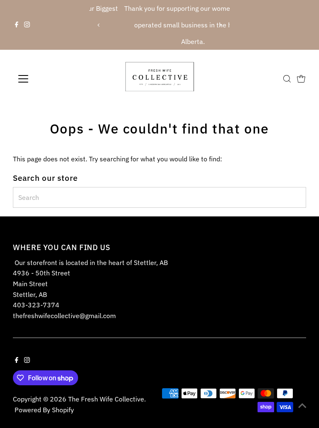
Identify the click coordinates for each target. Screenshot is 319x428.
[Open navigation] (47, 78)
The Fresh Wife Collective (106, 399)
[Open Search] (287, 79)
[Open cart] (301, 79)
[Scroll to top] (302, 405)
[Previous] (98, 25)
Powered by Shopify (44, 410)
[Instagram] (27, 25)
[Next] (220, 25)
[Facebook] (16, 25)
